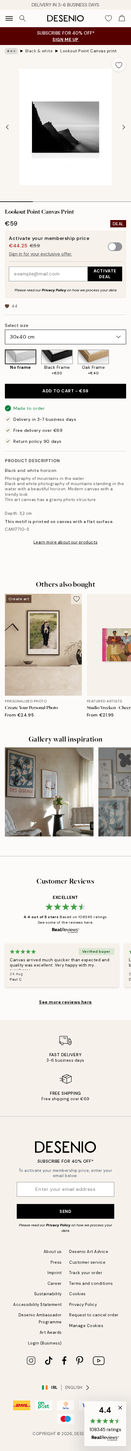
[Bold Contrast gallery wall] (49, 791)
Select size (16, 325)
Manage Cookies (86, 1325)
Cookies (77, 1293)
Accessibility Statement (37, 1304)
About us (53, 1251)
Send (65, 1211)
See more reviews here (65, 1002)
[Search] (22, 18)
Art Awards (51, 1332)
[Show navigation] (9, 18)
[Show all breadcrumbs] (11, 51)
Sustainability (48, 1293)
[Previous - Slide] (7, 127)
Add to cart (65, 391)
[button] (105, 1423)
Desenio (83, 1433)
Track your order (85, 1272)
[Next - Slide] (124, 127)
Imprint (55, 1272)
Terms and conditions (91, 1283)
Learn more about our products (65, 542)
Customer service (87, 1262)
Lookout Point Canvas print (88, 51)
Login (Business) (45, 1343)
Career (55, 1283)
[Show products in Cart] (122, 18)
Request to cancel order (94, 1315)
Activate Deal (105, 273)
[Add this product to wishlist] (119, 64)
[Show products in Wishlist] (108, 18)
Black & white (39, 51)
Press (56, 1262)
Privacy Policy (54, 290)
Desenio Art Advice (88, 1251)
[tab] (16, 199)
